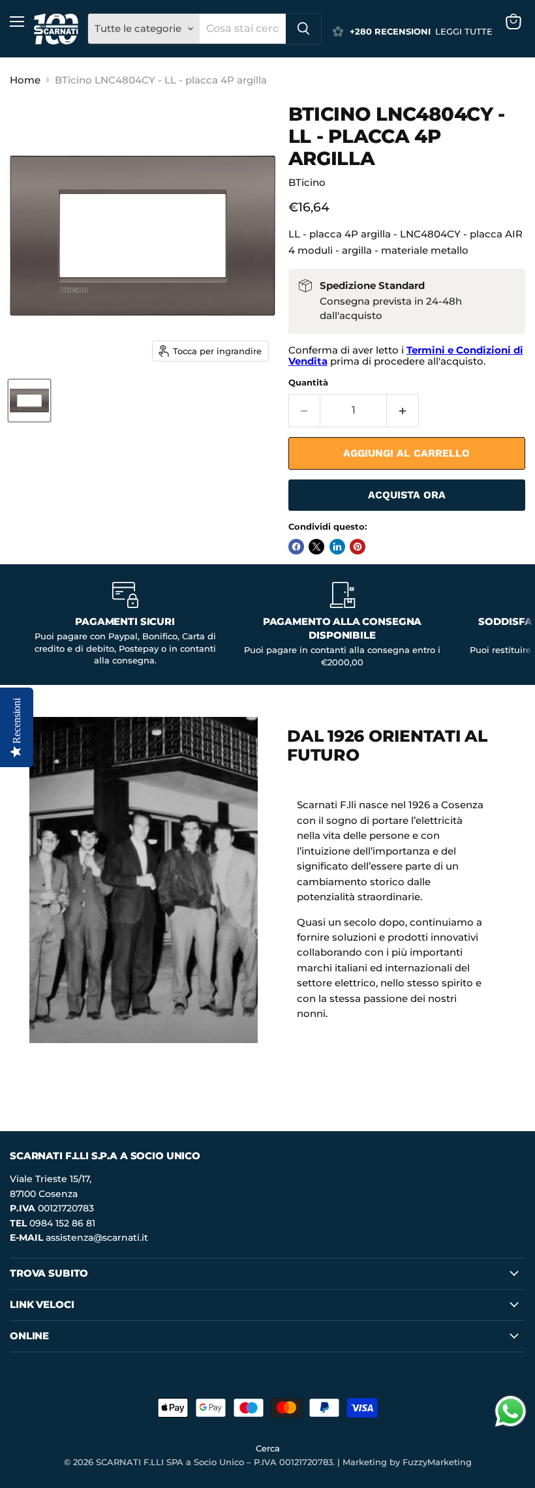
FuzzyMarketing (437, 1462)
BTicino (307, 182)
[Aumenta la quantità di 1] (403, 410)
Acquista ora (407, 495)
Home (25, 79)
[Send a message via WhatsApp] (510, 1411)
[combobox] (243, 29)
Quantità (308, 382)
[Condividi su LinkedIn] (337, 546)
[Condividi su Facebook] (296, 546)
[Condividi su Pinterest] (357, 546)
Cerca (268, 1448)
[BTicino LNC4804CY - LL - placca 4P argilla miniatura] (29, 400)
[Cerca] (303, 29)
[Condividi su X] (316, 546)
